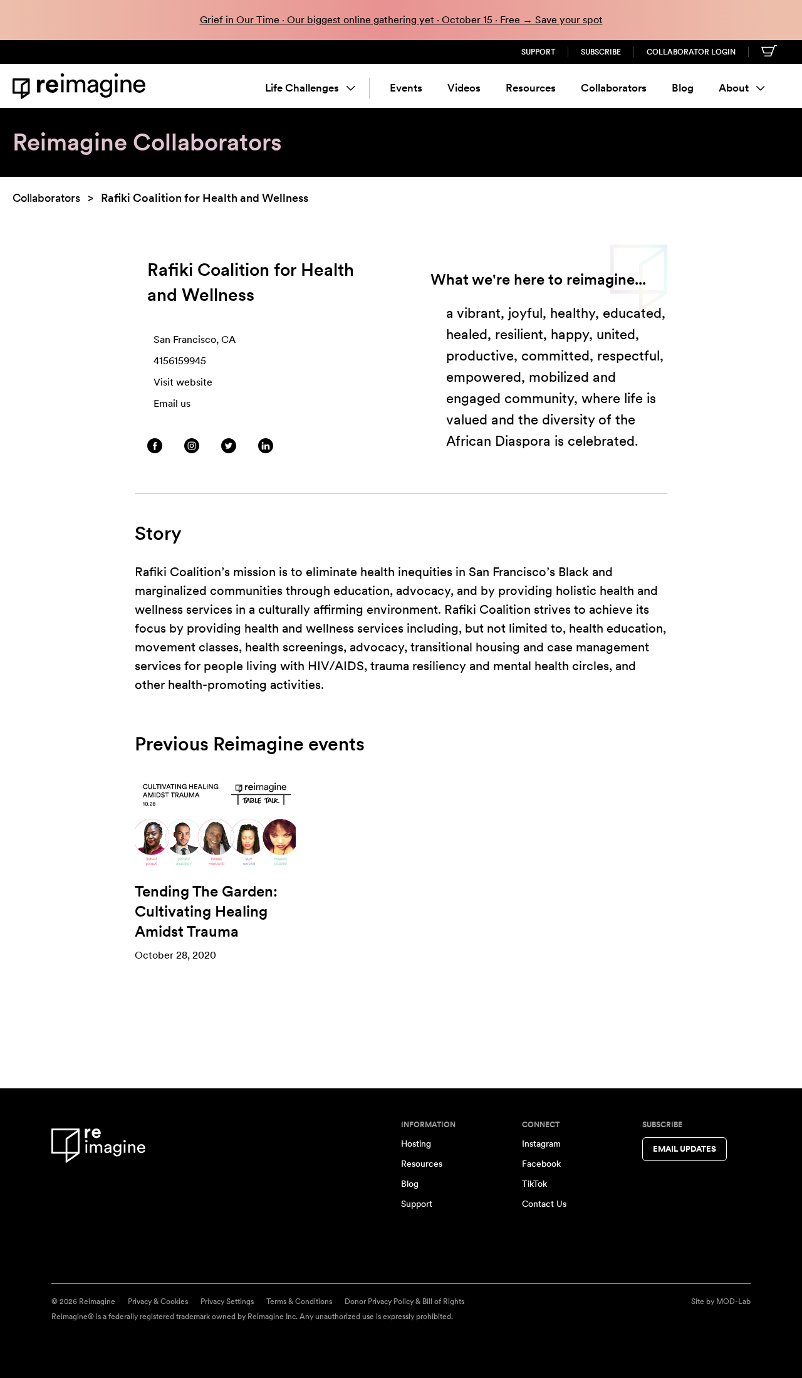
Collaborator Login (691, 52)
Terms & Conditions (299, 1301)
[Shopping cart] (769, 50)
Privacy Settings (227, 1301)
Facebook (541, 1164)
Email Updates (684, 1149)
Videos (464, 88)
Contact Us (544, 1204)
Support (538, 52)
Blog (683, 88)
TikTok (534, 1184)
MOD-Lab (733, 1301)
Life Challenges (302, 88)
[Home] (81, 86)
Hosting (416, 1144)
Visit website (183, 382)
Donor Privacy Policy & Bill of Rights (404, 1301)
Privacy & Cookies (158, 1301)
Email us (172, 403)
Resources (531, 88)
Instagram (541, 1144)
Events (406, 88)
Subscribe (601, 52)
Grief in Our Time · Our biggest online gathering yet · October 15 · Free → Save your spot (401, 20)
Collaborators (614, 88)
